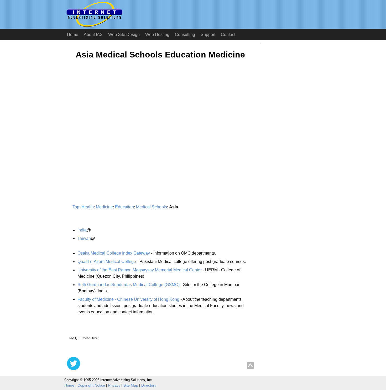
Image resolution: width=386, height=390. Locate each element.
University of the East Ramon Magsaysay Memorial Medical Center (139, 270)
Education (124, 207)
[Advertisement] (111, 114)
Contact (228, 34)
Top (75, 207)
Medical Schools (151, 207)
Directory (148, 385)
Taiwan (84, 238)
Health (87, 207)
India (82, 230)
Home (72, 34)
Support (208, 34)
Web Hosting (157, 34)
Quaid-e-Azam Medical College (106, 261)
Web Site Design (124, 34)
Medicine (104, 207)
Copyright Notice (91, 385)
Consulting (185, 34)
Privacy (114, 385)
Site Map (130, 385)
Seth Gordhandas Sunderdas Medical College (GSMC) (128, 284)
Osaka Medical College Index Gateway (113, 253)
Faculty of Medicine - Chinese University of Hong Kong (128, 299)
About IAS (93, 34)
